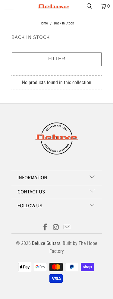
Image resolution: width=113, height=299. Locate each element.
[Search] (91, 6)
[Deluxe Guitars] (56, 6)
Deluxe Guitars (46, 243)
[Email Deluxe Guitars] (66, 227)
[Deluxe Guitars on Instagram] (56, 227)
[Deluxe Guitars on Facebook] (45, 227)
